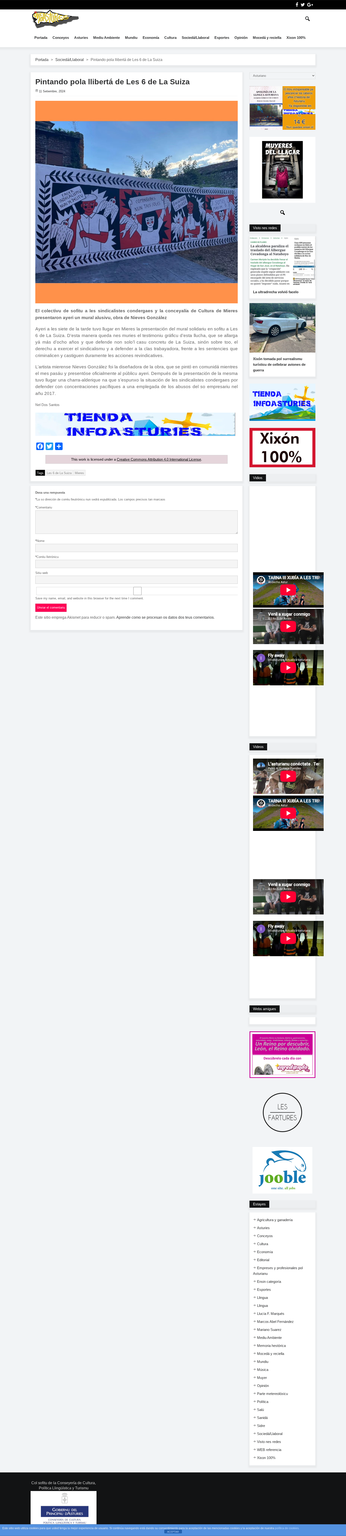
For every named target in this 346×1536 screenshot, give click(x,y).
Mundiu (131, 38)
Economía (151, 38)
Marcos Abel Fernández (275, 1322)
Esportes (221, 38)
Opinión (241, 38)
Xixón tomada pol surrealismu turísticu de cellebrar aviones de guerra (279, 364)
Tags (40, 473)
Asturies (81, 38)
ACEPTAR (173, 1531)
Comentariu (43, 507)
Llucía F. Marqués (270, 1314)
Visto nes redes (269, 1442)
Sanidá (262, 1418)
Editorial (263, 1260)
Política (262, 1402)
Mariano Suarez (269, 1330)
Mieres (79, 473)
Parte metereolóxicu (272, 1394)
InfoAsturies (55, 18)
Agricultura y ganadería (275, 1220)
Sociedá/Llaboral (195, 38)
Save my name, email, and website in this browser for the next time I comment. (89, 598)
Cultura (170, 38)
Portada (40, 38)
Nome (39, 541)
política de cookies (287, 1528)
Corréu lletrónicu (47, 557)
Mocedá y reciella (267, 38)
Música (262, 1370)
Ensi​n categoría (269, 1282)
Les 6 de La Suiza (59, 473)
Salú (260, 1410)
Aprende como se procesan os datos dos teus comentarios (165, 617)
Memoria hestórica (271, 1346)
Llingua (262, 1298)
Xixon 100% (296, 38)
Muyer (262, 1378)
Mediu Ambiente (106, 38)
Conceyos (60, 38)
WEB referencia (269, 1450)
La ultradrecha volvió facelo (275, 292)
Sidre (261, 1426)
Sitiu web (41, 573)
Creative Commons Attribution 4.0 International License (159, 459)
